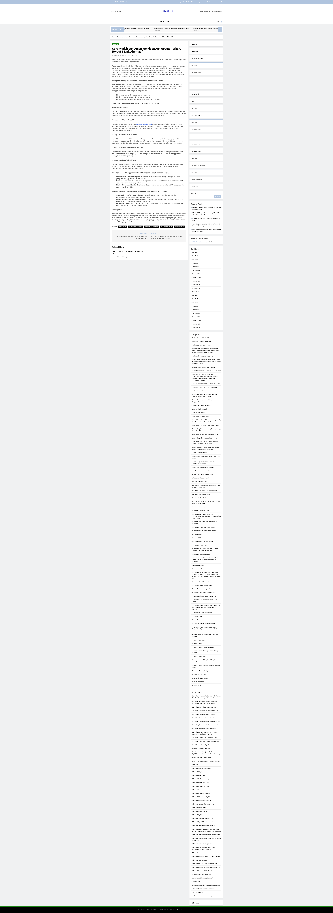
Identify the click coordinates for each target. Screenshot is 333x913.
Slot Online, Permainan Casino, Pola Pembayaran (206, 718)
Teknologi (115, 44)
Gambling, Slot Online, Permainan (201, 405)
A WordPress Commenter (199, 242)
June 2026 (195, 256)
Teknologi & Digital (197, 772)
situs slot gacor (196, 72)
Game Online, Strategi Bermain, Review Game (205, 434)
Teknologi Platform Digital (199, 860)
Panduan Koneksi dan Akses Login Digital (204, 596)
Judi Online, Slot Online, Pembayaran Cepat (204, 491)
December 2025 (196, 277)
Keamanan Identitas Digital (200, 545)
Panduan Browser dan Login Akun (201, 589)
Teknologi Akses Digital (199, 807)
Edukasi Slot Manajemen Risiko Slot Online (204, 387)
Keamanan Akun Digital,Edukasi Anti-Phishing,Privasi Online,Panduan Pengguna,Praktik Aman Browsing (206, 516)
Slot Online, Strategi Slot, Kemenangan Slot (204, 737)
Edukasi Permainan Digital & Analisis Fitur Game (206, 384)
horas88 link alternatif (144, 124)
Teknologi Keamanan (198, 853)
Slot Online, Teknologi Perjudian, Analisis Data (205, 741)
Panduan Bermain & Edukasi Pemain (202, 585)
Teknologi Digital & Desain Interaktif (202, 822)
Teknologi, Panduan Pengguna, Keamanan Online (206, 867)
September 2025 (196, 288)
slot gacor (195, 108)
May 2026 (195, 259)
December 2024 (196, 320)
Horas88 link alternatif (135, 227)
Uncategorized (196, 881)
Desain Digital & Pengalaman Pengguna (203, 367)
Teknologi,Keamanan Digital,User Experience (205, 871)
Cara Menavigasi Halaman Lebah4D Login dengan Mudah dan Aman (182, 28)
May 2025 (195, 302)
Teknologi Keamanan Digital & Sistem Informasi (206, 856)
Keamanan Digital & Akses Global (201, 538)
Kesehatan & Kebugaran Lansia (201, 554)
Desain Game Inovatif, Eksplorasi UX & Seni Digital (206, 371)
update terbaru (179, 227)
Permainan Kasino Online (199, 656)
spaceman (195, 187)
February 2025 (196, 313)
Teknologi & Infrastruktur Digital (201, 779)
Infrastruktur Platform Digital (200, 478)
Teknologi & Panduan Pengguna (201, 793)
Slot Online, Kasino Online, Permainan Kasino (205, 710)
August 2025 (195, 292)
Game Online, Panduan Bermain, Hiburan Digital (205, 425)
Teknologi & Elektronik (198, 775)
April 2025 (195, 306)
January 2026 (196, 274)
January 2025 (196, 317)
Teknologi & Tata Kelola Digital (201, 797)
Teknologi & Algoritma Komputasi (202, 768)
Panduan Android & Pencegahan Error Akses (204, 582)
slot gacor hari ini (197, 115)
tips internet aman (166, 227)
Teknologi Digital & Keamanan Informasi (203, 825)
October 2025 (196, 284)
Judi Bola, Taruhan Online (199, 481)
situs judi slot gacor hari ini (200, 678)
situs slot (194, 65)
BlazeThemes (178, 909)
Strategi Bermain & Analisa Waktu (201, 757)
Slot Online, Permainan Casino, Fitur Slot (203, 714)
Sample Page (164, 22)
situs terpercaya (196, 144)
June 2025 (195, 299)
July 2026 (194, 252)
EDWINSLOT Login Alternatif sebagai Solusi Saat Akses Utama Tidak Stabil (189, 2)
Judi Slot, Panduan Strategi (200, 498)
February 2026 (196, 270)
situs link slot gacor (198, 58)
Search (193, 193)
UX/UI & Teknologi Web (198, 892)
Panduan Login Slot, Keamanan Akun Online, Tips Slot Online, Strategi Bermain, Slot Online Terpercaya (206, 607)
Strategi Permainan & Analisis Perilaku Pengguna (206, 761)
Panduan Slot (196, 620)
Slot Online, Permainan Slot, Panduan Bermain (205, 725)
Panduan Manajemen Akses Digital (202, 613)
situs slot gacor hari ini (198, 165)
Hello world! (212, 242)
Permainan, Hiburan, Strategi (200, 671)
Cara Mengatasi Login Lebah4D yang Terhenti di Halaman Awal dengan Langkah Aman (130, 28)
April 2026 (195, 263)
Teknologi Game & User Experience (202, 844)
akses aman (122, 227)
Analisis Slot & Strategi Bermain (201, 345)
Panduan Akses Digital (198, 569)
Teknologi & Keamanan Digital (200, 786)
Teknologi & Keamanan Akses (200, 782)
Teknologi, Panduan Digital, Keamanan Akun (204, 863)
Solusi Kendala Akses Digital (200, 745)
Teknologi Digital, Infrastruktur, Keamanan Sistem (206, 834)
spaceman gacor (197, 179)
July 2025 (194, 295)
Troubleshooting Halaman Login (201, 874)
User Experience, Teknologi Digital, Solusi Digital (206, 885)
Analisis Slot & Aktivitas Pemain (201, 341)
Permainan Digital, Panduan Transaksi (203, 647)
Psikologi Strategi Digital (199, 674)
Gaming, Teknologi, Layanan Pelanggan (203, 467)
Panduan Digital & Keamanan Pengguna (203, 592)
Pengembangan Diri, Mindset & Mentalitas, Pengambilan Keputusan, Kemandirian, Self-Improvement (204, 629)
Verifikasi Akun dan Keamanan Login (202, 896)
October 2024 (196, 327)
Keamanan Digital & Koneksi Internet (202, 541)
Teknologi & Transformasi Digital (201, 800)
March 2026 (195, 266)
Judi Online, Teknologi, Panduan (201, 494)
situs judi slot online (198, 681)
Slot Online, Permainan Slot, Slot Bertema (204, 728)
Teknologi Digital (197, 815)
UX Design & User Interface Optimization (203, 889)
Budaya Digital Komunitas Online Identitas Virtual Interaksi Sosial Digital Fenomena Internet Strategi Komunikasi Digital (206, 361)
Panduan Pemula (197, 616)
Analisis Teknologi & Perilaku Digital (202, 356)
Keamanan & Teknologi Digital (200, 510)
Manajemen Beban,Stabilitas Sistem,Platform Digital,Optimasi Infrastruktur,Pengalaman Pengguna (205, 559)
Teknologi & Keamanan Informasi (201, 790)
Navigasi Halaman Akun (199, 565)
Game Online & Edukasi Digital (201, 416)
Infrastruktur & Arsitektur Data (200, 471)
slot (193, 101)
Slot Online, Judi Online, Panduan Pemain (204, 707)
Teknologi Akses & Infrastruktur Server (203, 804)
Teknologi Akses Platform (199, 811)
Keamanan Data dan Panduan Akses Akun (204, 531)
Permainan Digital (197, 643)
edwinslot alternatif (197, 391)
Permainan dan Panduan (199, 640)
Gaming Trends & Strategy (199, 452)
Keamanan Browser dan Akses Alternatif (203, 527)
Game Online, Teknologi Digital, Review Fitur (204, 438)
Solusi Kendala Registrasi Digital (201, 748)
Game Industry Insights (198, 412)
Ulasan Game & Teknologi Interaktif (202, 878)
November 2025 (196, 281)
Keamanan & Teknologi (198, 507)
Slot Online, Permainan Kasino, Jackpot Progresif (206, 721)
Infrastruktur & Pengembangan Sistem (203, 474)
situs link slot (196, 94)
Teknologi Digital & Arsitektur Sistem (202, 818)
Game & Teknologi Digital (199, 409)
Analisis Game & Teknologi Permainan (203, 338)
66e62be (116, 55)
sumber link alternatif (151, 227)
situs (193, 87)
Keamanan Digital (197, 534)
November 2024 (196, 324)
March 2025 (195, 309)
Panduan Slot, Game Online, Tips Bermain (204, 623)
